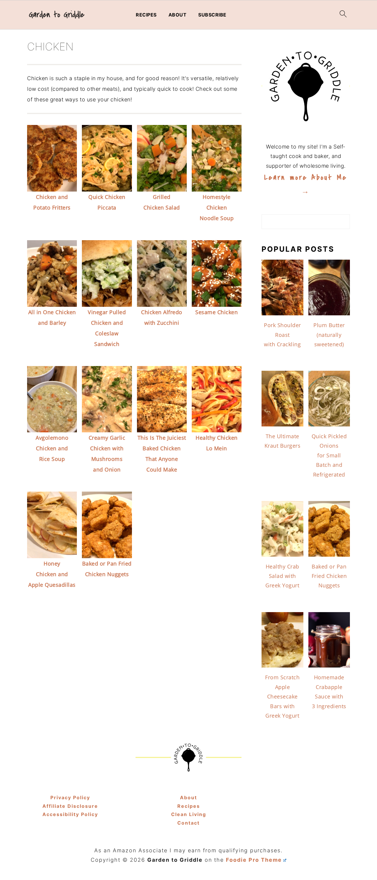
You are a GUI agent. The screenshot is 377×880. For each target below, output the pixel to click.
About (177, 15)
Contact (188, 823)
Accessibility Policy (70, 814)
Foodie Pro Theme (254, 860)
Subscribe (212, 15)
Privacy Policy (70, 797)
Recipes (146, 15)
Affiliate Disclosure (70, 806)
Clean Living (188, 814)
